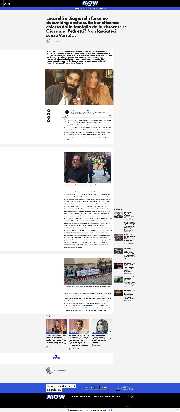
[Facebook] (86, 388)
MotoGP (96, 396)
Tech (113, 396)
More (48, 316)
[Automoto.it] (5, 4)
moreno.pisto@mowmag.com (127, 389)
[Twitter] (91, 388)
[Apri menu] (2, 4)
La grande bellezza (74, 332)
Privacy (132, 406)
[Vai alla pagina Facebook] (129, 396)
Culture (95, 8)
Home (48, 14)
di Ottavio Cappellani (55, 41)
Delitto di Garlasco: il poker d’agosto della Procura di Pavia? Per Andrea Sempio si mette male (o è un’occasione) (129, 267)
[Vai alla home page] (90, 2)
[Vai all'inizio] (55, 397)
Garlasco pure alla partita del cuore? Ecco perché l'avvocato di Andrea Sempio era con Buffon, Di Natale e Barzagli (129, 281)
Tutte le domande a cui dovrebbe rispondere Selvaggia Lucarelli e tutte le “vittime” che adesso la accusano (102, 339)
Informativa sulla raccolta (76, 410)
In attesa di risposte (97, 332)
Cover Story (102, 8)
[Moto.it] (9, 4)
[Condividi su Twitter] (48, 114)
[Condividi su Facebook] (48, 110)
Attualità (77, 8)
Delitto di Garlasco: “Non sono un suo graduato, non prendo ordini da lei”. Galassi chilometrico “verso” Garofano (129, 294)
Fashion (118, 396)
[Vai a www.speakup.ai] (110, 110)
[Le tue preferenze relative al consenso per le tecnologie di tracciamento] (177, 409)
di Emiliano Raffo (97, 345)
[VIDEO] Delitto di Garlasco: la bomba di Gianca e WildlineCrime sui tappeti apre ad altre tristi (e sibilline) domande (129, 239)
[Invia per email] (48, 120)
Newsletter (104, 387)
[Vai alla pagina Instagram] (132, 396)
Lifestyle (83, 8)
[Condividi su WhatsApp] (48, 117)
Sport (89, 8)
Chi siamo (127, 406)
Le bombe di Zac (51, 332)
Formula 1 (89, 396)
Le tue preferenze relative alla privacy (96, 410)
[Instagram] (96, 388)
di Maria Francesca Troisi (54, 347)
